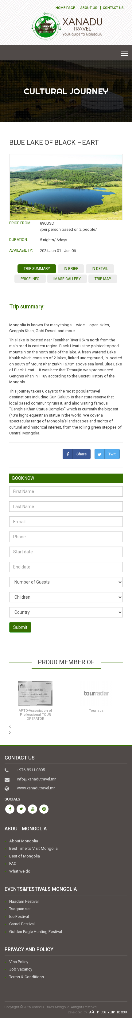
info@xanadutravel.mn (36, 779)
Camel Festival (22, 924)
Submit (20, 627)
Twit (112, 454)
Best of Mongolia (24, 856)
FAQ (13, 863)
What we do (19, 871)
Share (81, 454)
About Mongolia (23, 841)
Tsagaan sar (20, 908)
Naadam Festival (24, 901)
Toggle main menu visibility (124, 52)
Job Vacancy (20, 969)
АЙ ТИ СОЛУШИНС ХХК (108, 1012)
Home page (65, 8)
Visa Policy (18, 961)
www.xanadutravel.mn (36, 788)
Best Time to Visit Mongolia (33, 848)
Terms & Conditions (26, 977)
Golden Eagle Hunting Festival (35, 931)
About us (88, 8)
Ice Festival (19, 916)
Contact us (113, 8)
